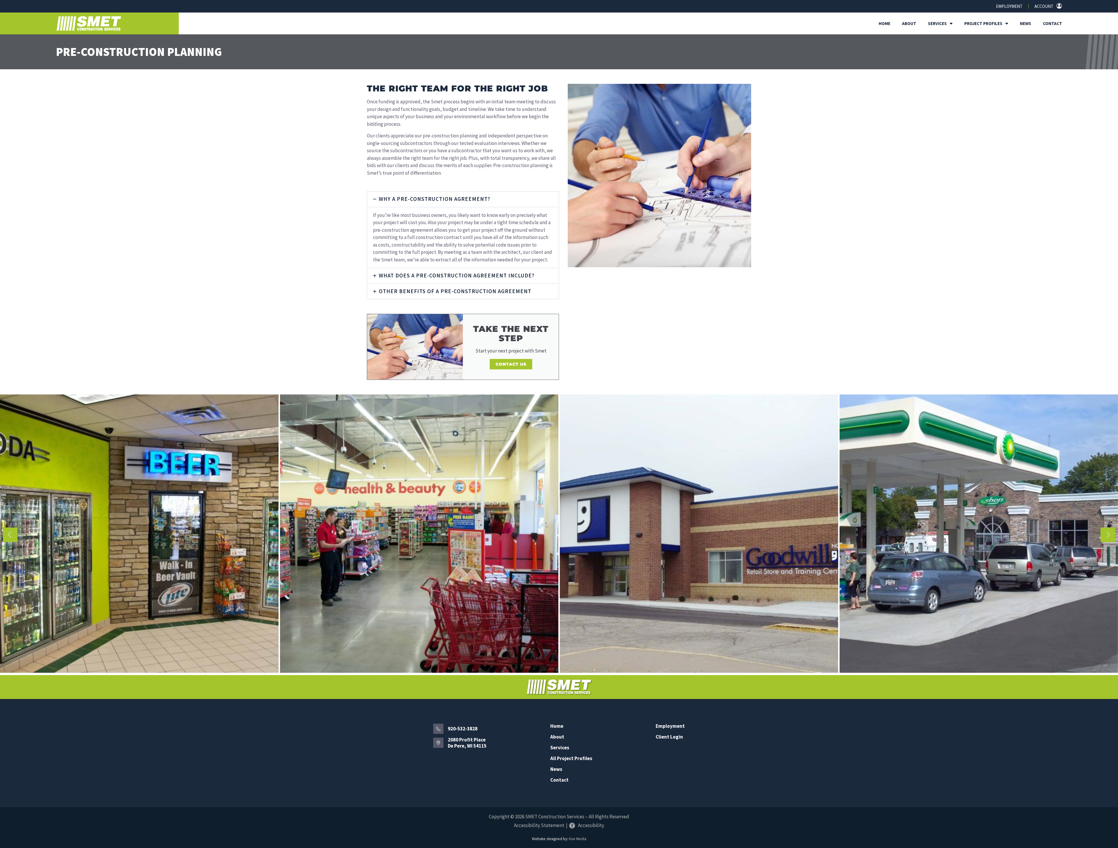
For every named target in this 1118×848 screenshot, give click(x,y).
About (909, 23)
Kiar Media (577, 838)
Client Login (669, 736)
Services (937, 23)
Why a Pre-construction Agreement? (434, 199)
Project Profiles (983, 23)
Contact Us (511, 364)
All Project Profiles (571, 758)
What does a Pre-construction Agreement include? (457, 275)
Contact (1052, 23)
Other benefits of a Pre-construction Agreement (455, 291)
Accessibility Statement (539, 825)
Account (1043, 6)
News (1025, 23)
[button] (463, 199)
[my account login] (1059, 6)
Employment (1009, 6)
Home (884, 23)
